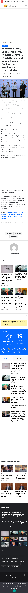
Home (4, 42)
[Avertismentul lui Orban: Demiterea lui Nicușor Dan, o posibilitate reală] (7, 468)
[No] (26, 587)
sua (22, 563)
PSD (7, 563)
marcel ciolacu (14, 561)
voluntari (14, 236)
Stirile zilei (9, 42)
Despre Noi (9, 580)
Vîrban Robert (7, 73)
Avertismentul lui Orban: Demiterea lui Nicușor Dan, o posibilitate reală (7, 476)
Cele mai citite (7, 358)
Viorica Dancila (15, 566)
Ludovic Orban (5, 561)
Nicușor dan (21, 561)
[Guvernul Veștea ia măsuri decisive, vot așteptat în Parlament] (21, 486)
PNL (3, 563)
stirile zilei (17, 563)
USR (8, 566)
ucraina (3, 566)
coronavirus (8, 555)
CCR (3, 555)
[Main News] (10, 5)
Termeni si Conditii (17, 580)
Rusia (11, 563)
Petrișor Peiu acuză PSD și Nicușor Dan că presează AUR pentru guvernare (20, 476)
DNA (3, 558)
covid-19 (15, 555)
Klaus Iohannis (14, 558)
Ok (14, 590)
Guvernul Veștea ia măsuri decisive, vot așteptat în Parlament (20, 494)
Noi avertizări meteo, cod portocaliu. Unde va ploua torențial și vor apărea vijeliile (21, 275)
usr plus (18, 233)
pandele (9, 233)
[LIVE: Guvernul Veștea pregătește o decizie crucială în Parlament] (7, 486)
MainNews (14, 577)
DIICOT (21, 555)
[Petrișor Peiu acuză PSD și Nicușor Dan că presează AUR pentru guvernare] (21, 468)
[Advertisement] (14, 25)
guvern (7, 558)
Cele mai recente (20, 358)
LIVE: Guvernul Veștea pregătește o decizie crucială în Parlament (7, 494)
